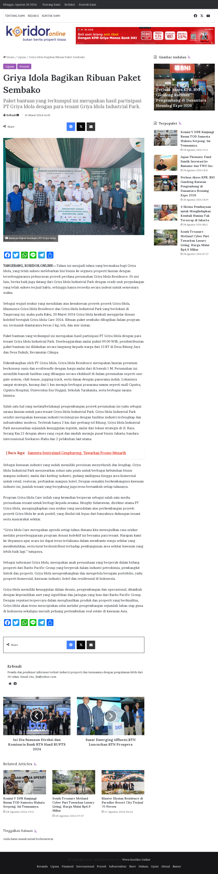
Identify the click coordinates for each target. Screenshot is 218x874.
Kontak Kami (87, 4)
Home (10, 57)
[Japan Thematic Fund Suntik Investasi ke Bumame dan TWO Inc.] (165, 163)
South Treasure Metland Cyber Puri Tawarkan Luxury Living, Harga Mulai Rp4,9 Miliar (73, 804)
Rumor (177, 866)
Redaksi (70, 4)
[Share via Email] (91, 126)
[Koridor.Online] (36, 33)
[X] (81, 126)
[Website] (10, 683)
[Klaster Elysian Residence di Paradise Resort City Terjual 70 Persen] (123, 782)
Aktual (165, 866)
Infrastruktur (117, 866)
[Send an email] (17, 115)
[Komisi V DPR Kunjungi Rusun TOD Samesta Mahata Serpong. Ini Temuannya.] (24, 782)
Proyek (24, 66)
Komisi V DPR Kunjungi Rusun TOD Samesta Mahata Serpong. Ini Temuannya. (24, 802)
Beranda (42, 866)
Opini (154, 866)
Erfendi (11, 115)
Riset (132, 866)
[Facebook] (71, 126)
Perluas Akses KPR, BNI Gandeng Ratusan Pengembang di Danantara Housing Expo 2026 (198, 186)
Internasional (85, 866)
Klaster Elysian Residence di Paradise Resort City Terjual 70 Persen (122, 802)
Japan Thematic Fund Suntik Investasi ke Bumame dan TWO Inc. (197, 161)
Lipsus (21, 57)
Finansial (67, 866)
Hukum (143, 866)
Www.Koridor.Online (136, 859)
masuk (22, 839)
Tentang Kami (51, 4)
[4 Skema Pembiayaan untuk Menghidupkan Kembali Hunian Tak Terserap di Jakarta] (165, 213)
